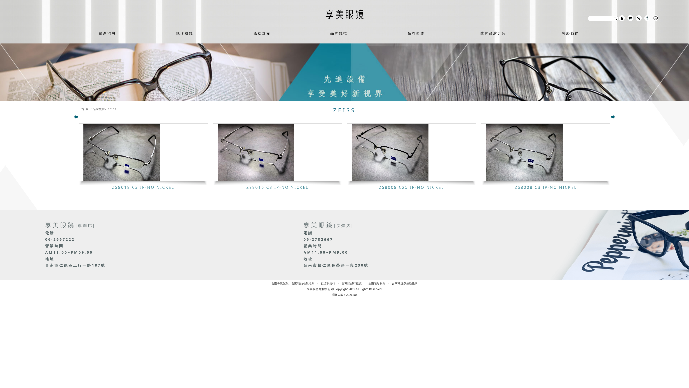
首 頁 (85, 109)
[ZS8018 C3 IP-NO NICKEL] (143, 152)
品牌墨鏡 (416, 33)
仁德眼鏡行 (328, 283)
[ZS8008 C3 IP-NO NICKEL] (545, 152)
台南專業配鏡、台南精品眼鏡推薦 (292, 283)
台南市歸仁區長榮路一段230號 (336, 265)
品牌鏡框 (339, 33)
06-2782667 (318, 239)
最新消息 (107, 33)
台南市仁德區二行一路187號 (75, 265)
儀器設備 (261, 33)
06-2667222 (60, 239)
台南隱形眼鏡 (376, 283)
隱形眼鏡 (184, 33)
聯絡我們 (570, 33)
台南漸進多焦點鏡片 (405, 283)
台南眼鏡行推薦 (352, 283)
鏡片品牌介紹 (493, 33)
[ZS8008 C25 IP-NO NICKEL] (411, 152)
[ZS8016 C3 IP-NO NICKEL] (277, 152)
